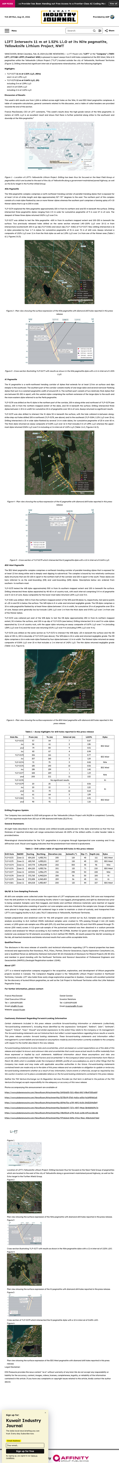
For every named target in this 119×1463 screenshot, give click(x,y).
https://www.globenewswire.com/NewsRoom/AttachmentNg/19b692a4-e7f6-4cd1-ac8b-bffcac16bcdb (51, 1113)
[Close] (45, 1413)
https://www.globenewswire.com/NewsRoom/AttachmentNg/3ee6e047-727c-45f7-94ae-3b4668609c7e (51, 1108)
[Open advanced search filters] (100, 30)
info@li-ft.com (17, 1006)
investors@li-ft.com (74, 1006)
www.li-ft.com (19, 1009)
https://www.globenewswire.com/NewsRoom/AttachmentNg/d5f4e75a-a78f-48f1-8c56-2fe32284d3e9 (51, 1102)
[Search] (94, 30)
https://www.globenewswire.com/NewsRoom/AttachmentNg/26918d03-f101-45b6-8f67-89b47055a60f (51, 1092)
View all (113, 3)
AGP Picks (7, 4)
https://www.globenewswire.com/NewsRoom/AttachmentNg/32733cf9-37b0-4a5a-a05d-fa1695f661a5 (51, 1097)
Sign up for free (25, 1451)
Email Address (13, 1441)
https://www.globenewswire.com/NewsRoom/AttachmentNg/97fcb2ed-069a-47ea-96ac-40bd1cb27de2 (52, 1118)
